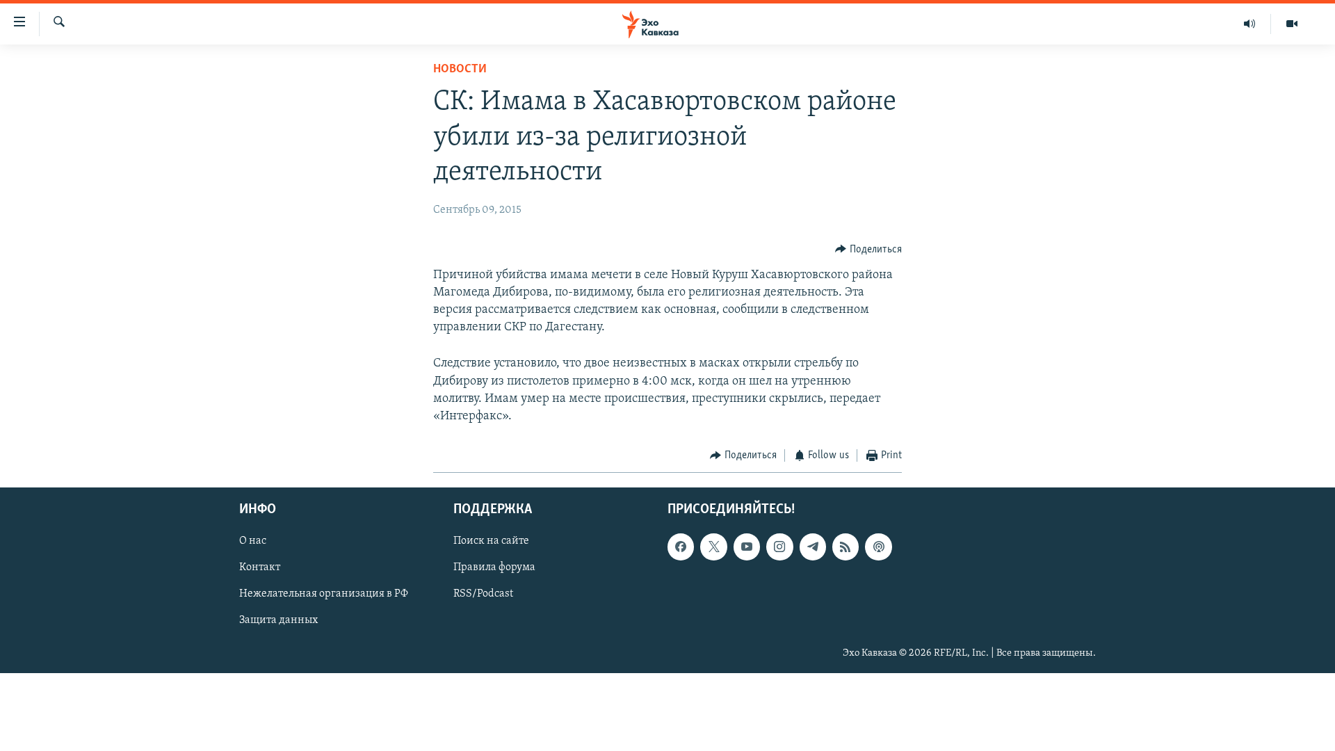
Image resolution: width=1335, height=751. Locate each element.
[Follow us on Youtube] (747, 546)
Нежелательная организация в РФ (323, 593)
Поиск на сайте (491, 541)
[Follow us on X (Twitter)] (713, 546)
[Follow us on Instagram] (779, 546)
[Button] (868, 250)
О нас (252, 541)
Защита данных (278, 620)
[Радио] (1250, 23)
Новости (460, 69)
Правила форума (494, 567)
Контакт (259, 567)
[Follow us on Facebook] (681, 546)
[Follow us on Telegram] (813, 546)
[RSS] (845, 546)
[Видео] (1292, 23)
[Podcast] (878, 546)
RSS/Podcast (483, 593)
